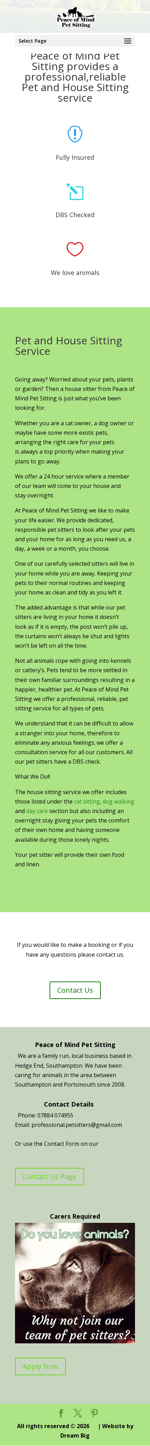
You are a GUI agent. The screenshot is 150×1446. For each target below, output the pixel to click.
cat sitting (87, 801)
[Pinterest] (94, 1413)
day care (37, 811)
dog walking (118, 801)
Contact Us (75, 990)
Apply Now (40, 1366)
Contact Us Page (49, 1176)
